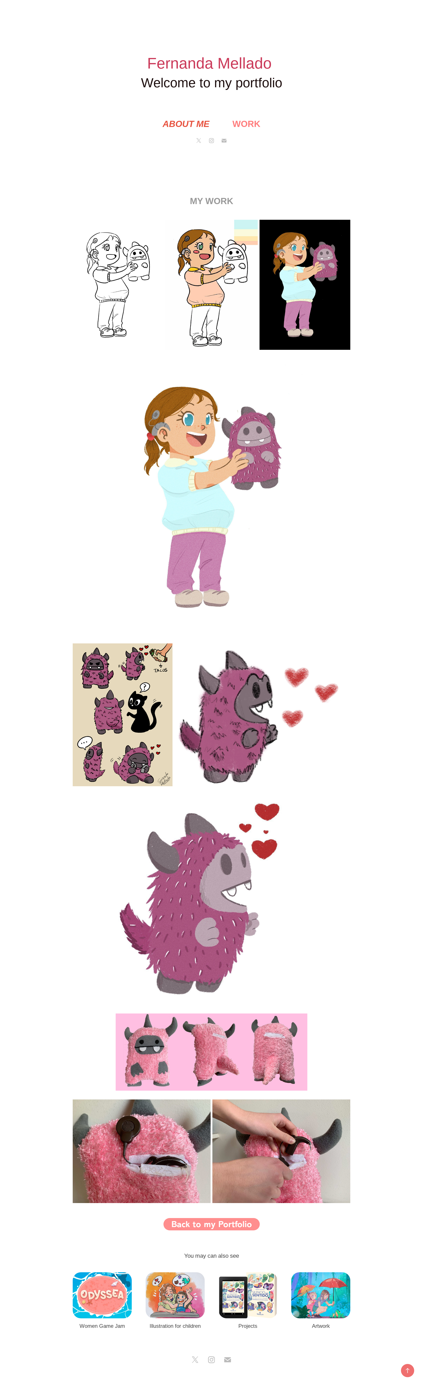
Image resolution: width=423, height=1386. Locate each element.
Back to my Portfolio (211, 1224)
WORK (246, 124)
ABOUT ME (186, 124)
